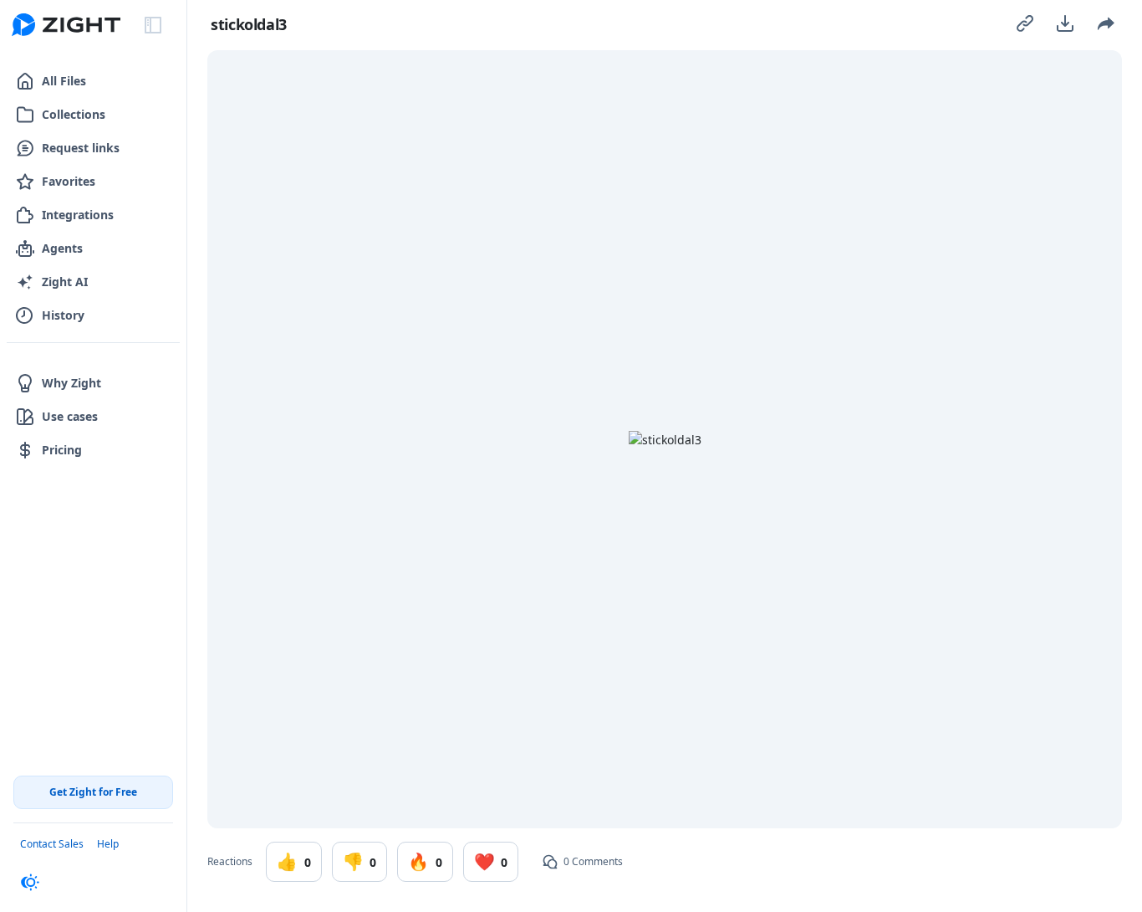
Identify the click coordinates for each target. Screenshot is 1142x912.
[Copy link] (1025, 23)
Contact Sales (52, 844)
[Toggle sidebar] (153, 25)
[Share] (1105, 23)
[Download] (1065, 23)
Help (108, 844)
